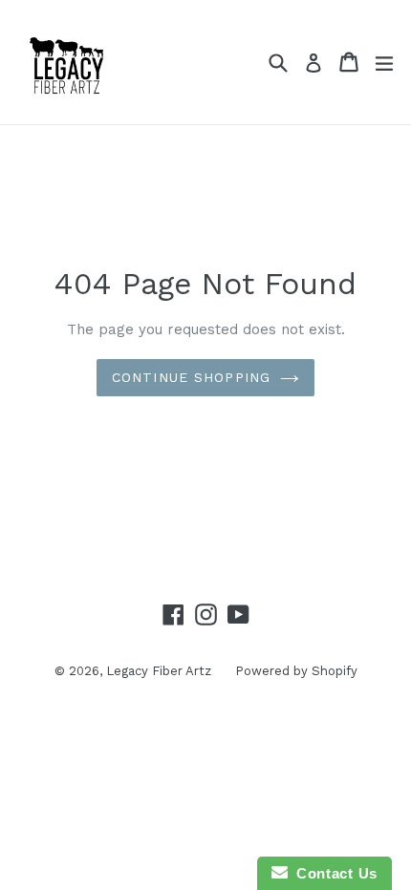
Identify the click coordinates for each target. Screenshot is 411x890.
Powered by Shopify (296, 671)
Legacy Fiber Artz (158, 671)
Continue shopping (191, 377)
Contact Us (333, 873)
